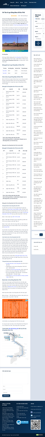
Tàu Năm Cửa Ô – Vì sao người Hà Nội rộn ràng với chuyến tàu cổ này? (38, 224)
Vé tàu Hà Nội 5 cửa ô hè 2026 (38, 86)
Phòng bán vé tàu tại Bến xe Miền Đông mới (38, 82)
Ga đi (36, 21)
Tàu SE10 (5, 73)
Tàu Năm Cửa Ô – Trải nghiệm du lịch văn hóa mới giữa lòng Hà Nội (38, 208)
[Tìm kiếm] (41, 234)
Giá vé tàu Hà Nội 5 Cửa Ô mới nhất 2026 (38, 170)
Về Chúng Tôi (23, 5)
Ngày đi (36, 31)
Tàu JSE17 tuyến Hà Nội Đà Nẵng (38, 195)
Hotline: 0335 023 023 (14, 5)
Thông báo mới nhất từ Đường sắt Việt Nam (38, 183)
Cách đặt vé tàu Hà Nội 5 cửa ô (38, 91)
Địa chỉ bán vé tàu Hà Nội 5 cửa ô (38, 143)
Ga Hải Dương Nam (38, 178)
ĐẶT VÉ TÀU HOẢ (16, 216)
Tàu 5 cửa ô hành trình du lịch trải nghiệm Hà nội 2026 (38, 103)
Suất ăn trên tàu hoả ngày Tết (38, 139)
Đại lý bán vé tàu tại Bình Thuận (14, 209)
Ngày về (36, 36)
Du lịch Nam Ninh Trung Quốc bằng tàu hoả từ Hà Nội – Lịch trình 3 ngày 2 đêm (38, 201)
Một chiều (38, 18)
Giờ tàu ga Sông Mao (16, 269)
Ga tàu (21, 2)
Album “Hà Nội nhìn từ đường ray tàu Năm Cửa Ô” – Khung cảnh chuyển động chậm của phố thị (38, 216)
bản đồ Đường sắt (13, 328)
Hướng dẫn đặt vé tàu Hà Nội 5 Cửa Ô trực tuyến (38, 154)
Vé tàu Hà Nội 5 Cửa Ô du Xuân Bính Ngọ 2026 (38, 148)
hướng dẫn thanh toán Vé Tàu (21, 255)
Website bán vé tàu (12, 286)
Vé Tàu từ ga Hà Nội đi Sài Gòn (38, 127)
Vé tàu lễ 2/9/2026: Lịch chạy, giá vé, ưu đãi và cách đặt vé (38, 70)
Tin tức (25, 2)
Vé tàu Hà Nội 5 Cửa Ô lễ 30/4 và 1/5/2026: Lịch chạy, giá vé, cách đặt (38, 97)
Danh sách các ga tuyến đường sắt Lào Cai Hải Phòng (38, 109)
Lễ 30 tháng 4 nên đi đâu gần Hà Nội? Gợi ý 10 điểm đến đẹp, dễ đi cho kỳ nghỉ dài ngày (38, 120)
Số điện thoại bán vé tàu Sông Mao (13, 263)
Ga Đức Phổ (6, 227)
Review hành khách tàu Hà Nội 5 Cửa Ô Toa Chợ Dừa (38, 165)
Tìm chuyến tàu (38, 43)
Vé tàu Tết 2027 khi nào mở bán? (38, 65)
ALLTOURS (17, 435)
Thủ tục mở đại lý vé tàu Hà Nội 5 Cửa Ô (38, 175)
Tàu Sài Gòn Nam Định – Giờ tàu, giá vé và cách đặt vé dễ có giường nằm (38, 133)
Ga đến (36, 26)
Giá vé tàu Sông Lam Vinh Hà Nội (38, 114)
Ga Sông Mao (18, 57)
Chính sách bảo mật (21, 413)
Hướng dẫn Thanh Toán (21, 417)
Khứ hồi (42, 18)
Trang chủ (12, 2)
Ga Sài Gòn (36, 249)
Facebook (39, 412)
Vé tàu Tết (36, 246)
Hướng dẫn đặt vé (20, 406)
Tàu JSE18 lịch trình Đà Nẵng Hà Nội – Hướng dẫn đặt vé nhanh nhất (38, 189)
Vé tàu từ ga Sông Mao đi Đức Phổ (20, 25)
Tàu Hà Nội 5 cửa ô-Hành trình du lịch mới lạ (38, 160)
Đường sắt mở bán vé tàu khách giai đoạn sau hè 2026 (38, 76)
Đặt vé (17, 2)
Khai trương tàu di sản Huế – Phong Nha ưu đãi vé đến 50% (38, 60)
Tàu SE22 (5, 70)
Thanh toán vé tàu (32, 2)
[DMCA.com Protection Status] (39, 435)
